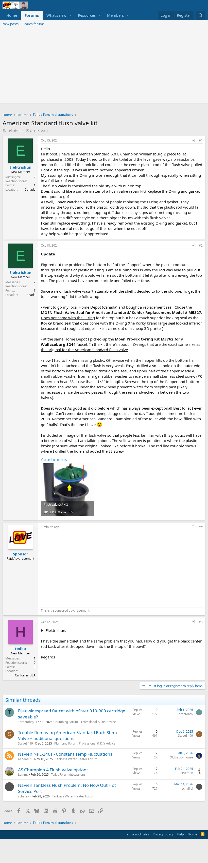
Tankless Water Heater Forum (76, 759)
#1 (201, 140)
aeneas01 (25, 759)
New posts (11, 24)
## (201, 527)
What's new (56, 15)
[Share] (193, 141)
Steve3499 (25, 743)
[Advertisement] (104, 65)
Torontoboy (26, 722)
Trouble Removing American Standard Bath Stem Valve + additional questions (67, 735)
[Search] (200, 15)
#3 (201, 622)
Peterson (186, 773)
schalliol (23, 796)
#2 (201, 245)
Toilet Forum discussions (68, 774)
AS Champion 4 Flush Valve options (53, 770)
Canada (30, 189)
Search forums (33, 24)
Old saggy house (181, 757)
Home (11, 15)
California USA (25, 675)
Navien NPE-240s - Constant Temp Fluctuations (65, 754)
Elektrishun (15, 130)
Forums (32, 15)
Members (115, 15)
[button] (70, 15)
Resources (87, 15)
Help (180, 834)
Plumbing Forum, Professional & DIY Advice (85, 722)
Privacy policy (163, 834)
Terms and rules (137, 834)
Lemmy (23, 774)
